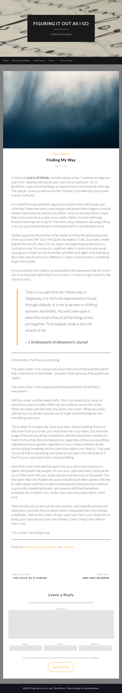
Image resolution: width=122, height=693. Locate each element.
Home (6, 60)
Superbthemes (91, 688)
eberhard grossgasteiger (40, 547)
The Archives (66, 60)
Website (95, 644)
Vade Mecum (39, 60)
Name (25, 644)
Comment (61, 608)
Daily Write (61, 154)
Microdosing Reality (21, 60)
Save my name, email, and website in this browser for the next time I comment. (62, 658)
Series (52, 60)
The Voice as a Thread (30, 577)
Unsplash (68, 547)
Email (60, 644)
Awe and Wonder (96, 577)
